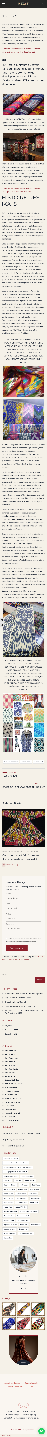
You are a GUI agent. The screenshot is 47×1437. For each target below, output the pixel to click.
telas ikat (9, 1106)
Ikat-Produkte (11, 1069)
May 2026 (8, 1026)
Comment (10, 924)
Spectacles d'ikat (13, 1098)
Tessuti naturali (12, 1113)
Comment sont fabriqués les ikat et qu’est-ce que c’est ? (20, 857)
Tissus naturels (12, 1120)
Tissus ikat (38, 762)
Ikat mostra (10, 1054)
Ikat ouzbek (26, 762)
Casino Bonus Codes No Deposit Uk (21, 1006)
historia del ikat (27, 1176)
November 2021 (11, 1034)
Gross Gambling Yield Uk (15, 1002)
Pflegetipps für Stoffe (28, 1211)
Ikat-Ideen (24, 1185)
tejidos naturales (10, 1225)
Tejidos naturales (13, 1102)
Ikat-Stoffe (10, 1076)
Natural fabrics (12, 1080)
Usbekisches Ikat (26, 1233)
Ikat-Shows (10, 1073)
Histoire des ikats (11, 762)
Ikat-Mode (36, 1185)
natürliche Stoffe (10, 1211)
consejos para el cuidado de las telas (18, 1167)
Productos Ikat (12, 1091)
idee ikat (18, 1180)
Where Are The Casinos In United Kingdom (24, 994)
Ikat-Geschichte (10, 1185)
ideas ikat (7, 1180)
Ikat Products (11, 1058)
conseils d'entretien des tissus (16, 1163)
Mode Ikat (8, 1207)
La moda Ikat (22, 1203)
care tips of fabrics (11, 1159)
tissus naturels (9, 1233)
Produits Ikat (11, 1095)
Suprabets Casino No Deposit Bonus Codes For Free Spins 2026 (24, 1011)
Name (8, 893)
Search (5, 974)
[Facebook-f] (20, 1405)
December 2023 (11, 1030)
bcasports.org (5, 1435)
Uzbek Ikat (8, 1238)
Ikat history (21, 1194)
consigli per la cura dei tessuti (15, 1172)
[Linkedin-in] (26, 1405)
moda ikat (34, 1203)
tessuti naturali (9, 1229)
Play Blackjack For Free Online (18, 998)
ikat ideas (33, 1194)
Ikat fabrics (10, 1051)
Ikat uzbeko (35, 1198)
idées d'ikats (30, 1180)
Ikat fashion (8, 1194)
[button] (44, 4)
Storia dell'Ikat (23, 1220)
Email (8, 904)
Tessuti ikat (10, 1109)
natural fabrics (20, 1207)
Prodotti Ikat (11, 1087)
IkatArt (34, 851)
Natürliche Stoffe (13, 1084)
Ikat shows (10, 1062)
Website (9, 914)
